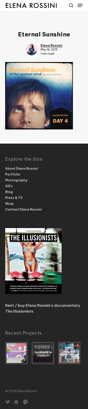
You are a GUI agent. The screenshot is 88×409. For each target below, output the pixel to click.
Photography (16, 180)
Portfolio (12, 174)
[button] (80, 5)
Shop (9, 204)
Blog (9, 192)
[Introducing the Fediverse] (17, 353)
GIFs (9, 186)
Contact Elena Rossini (23, 209)
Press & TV (14, 198)
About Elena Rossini (21, 169)
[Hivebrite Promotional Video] (70, 353)
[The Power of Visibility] (44, 353)
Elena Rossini (51, 46)
